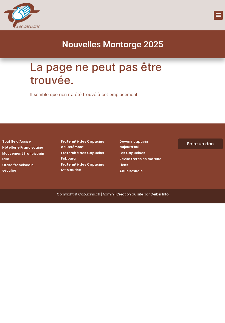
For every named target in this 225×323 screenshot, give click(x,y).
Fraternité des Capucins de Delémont (82, 144)
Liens (123, 165)
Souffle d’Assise (16, 141)
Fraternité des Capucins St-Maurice (82, 167)
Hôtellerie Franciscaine (22, 147)
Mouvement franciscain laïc (23, 156)
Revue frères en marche (140, 159)
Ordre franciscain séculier (17, 168)
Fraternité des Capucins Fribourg (82, 156)
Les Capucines (132, 153)
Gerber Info (159, 194)
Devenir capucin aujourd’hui (133, 144)
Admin (108, 194)
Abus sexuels (130, 171)
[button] (218, 15)
